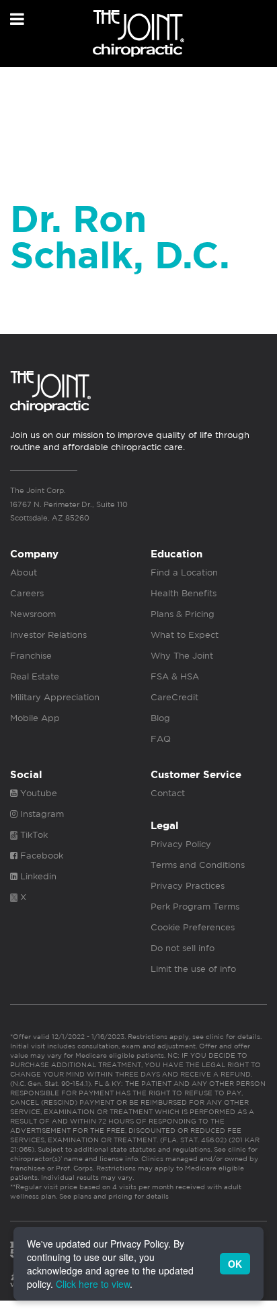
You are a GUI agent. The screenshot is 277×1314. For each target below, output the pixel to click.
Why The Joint (182, 656)
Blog (160, 718)
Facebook (40, 856)
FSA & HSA (175, 676)
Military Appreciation (55, 697)
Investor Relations (48, 635)
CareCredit (174, 697)
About (23, 572)
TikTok (32, 835)
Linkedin (36, 876)
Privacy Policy (181, 844)
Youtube (37, 793)
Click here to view (93, 1284)
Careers (27, 593)
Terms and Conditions (198, 865)
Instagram (40, 814)
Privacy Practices (188, 886)
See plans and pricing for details (113, 1196)
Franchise (31, 656)
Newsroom (33, 614)
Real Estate (34, 676)
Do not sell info (182, 948)
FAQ (161, 739)
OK (235, 1263)
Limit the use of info (193, 969)
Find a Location (184, 572)
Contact (168, 793)
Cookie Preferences (193, 927)
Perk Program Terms (195, 906)
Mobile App (35, 718)
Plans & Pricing (182, 614)
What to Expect (185, 635)
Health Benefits (183, 593)
